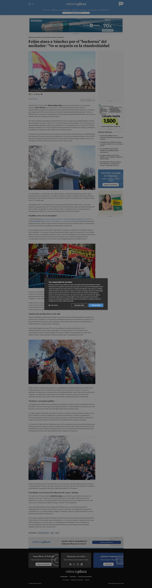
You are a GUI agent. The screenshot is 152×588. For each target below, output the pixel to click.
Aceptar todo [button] (95, 305)
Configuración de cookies (55, 301)
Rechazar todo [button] (79, 305)
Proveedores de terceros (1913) (90, 290)
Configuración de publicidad (63, 299)
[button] (53, 305)
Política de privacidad (68, 301)
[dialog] (76, 294)
